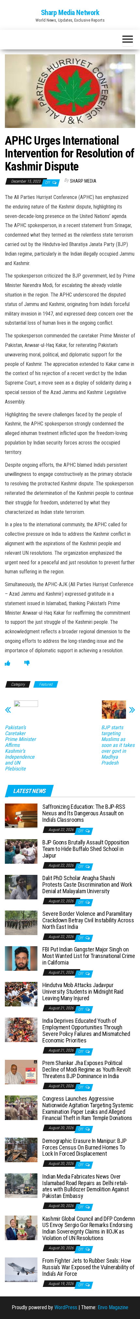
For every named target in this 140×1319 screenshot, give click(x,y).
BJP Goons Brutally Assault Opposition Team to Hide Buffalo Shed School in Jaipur (85, 849)
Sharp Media (83, 181)
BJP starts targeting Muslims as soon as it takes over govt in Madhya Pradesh (117, 745)
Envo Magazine (113, 1307)
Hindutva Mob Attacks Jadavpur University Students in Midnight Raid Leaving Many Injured (82, 992)
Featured (45, 684)
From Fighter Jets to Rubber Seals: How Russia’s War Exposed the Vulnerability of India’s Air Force (88, 1267)
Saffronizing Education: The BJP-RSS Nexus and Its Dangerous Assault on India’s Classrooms (83, 813)
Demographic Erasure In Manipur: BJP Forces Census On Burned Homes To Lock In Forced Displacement (84, 1147)
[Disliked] (27, 663)
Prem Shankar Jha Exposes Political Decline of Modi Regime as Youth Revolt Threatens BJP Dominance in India (86, 1069)
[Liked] (7, 663)
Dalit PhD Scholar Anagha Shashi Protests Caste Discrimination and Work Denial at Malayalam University (87, 884)
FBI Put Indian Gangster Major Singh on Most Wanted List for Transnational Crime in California (88, 956)
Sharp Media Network (70, 13)
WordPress (65, 1307)
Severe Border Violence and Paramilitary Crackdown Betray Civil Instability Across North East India (88, 920)
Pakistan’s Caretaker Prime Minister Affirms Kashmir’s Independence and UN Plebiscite (20, 748)
